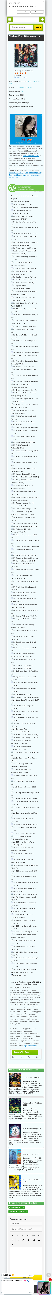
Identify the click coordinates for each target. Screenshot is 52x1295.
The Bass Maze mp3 (16, 1207)
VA (22, 91)
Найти (38, 27)
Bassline (22, 87)
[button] (12, 1235)
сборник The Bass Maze (17, 1211)
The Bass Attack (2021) (31, 1077)
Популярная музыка (33, 173)
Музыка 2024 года (16, 173)
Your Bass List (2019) (30, 1154)
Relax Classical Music (31, 156)
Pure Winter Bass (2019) (31, 1129)
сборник (24, 1091)
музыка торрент (30, 1046)
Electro (29, 87)
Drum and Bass (15, 175)
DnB (16, 87)
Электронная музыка (30, 175)
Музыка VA (13, 177)
